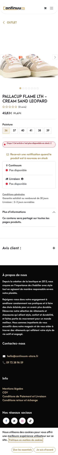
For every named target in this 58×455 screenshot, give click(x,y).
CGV (5, 392)
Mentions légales (12, 388)
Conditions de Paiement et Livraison (24, 396)
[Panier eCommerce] (45, 8)
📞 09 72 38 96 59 (12, 362)
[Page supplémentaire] (14, 421)
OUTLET (11, 22)
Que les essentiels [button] (22, 449)
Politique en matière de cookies (25, 440)
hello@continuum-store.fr (22, 356)
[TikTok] (30, 421)
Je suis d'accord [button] (44, 449)
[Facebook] (6, 421)
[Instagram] (22, 421)
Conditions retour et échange (20, 400)
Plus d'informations (14, 212)
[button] (3, 57)
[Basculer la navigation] (51, 8)
